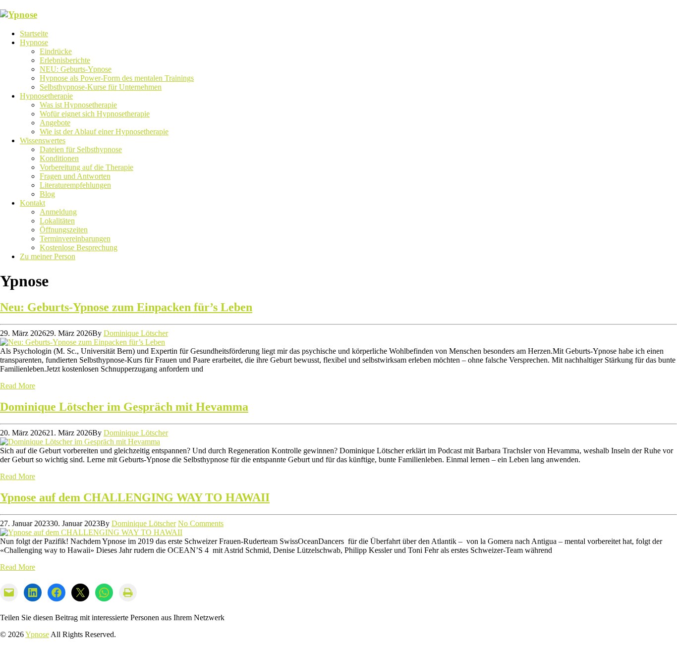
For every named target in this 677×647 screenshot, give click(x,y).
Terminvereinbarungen (75, 238)
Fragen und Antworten (75, 176)
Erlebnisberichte (65, 60)
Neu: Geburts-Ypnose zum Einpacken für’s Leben (126, 307)
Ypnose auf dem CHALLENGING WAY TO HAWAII (135, 497)
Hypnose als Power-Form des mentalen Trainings (117, 78)
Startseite (34, 33)
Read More (17, 385)
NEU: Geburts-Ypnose (76, 69)
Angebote (55, 122)
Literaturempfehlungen (75, 185)
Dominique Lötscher (136, 333)
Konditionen (59, 158)
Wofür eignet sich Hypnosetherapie (95, 113)
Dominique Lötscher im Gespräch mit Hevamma (124, 406)
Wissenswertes (42, 140)
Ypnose (37, 634)
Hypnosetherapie (46, 96)
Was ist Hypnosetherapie (78, 105)
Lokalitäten (57, 220)
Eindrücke (56, 51)
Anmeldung (58, 212)
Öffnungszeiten (64, 229)
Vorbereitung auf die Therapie (86, 167)
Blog (47, 194)
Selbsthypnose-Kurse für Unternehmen (101, 87)
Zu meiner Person (47, 256)
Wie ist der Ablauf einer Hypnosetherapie (104, 131)
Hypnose (34, 42)
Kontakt (32, 203)
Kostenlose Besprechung (78, 247)
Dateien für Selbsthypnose (81, 149)
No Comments (201, 523)
